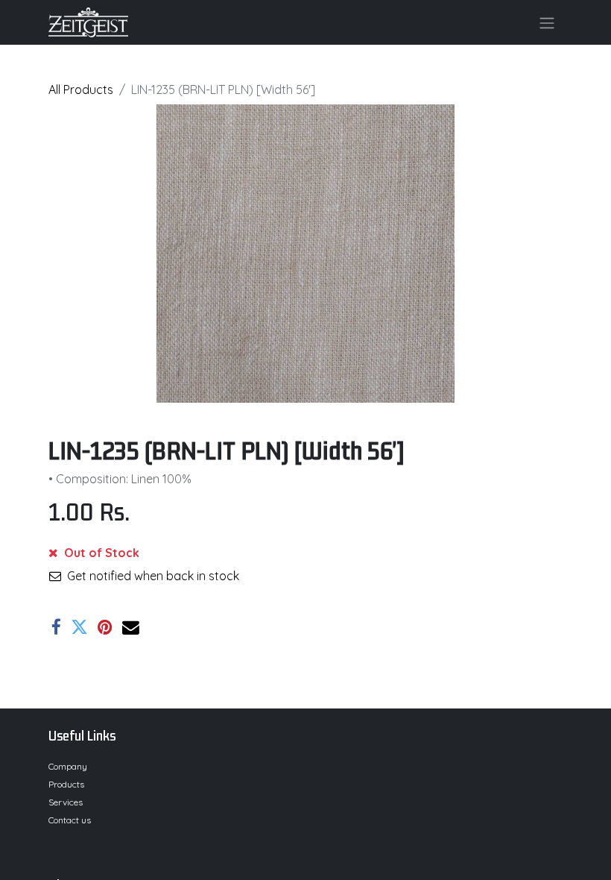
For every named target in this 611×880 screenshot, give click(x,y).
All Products (80, 89)
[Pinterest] (105, 627)
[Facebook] (56, 627)
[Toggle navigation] (547, 22)
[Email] (130, 627)
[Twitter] (79, 627)
